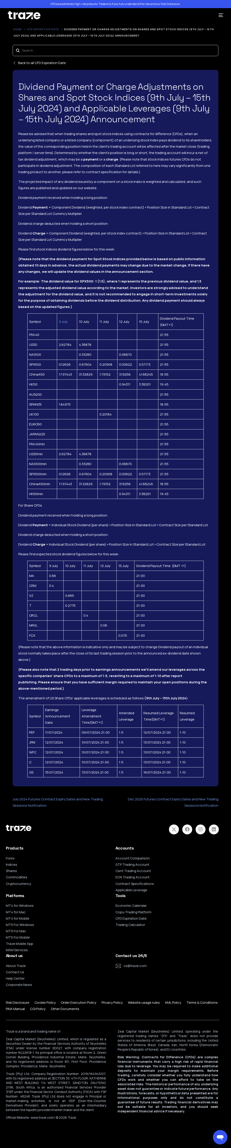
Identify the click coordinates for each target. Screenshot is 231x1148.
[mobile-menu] (219, 15)
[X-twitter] (174, 829)
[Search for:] (116, 50)
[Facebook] (187, 829)
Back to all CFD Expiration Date (42, 62)
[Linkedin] (214, 829)
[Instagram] (201, 829)
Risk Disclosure (170, 4)
